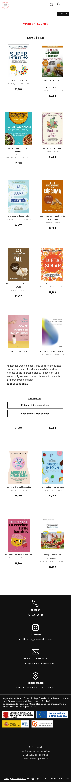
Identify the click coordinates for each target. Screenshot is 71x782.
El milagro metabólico (52, 352)
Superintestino (19, 81)
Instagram (35, 634)
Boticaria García (18, 558)
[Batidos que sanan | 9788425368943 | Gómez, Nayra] (52, 128)
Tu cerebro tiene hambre (18, 555)
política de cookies (17, 383)
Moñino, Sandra (19, 490)
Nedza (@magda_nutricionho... (18, 156)
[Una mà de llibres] (5, 6)
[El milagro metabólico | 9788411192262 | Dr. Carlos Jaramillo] (52, 331)
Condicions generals (35, 759)
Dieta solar (52, 284)
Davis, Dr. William (18, 84)
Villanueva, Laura (52, 490)
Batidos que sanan (52, 148)
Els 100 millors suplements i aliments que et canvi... (52, 84)
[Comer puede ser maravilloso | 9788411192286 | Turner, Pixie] (18, 331)
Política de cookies (35, 755)
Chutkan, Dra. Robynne (18, 219)
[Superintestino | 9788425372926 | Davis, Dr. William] (18, 60)
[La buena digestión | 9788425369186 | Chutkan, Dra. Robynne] (18, 196)
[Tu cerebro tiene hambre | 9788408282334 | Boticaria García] (18, 535)
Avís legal (35, 747)
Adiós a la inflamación (18, 487)
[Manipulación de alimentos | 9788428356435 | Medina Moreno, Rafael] (52, 535)
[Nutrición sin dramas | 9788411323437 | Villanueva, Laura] (52, 467)
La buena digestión (18, 216)
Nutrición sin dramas (52, 487)
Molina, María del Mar (52, 287)
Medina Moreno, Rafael (52, 561)
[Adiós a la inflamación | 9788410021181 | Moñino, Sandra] (18, 467)
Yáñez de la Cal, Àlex (52, 91)
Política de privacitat (35, 751)
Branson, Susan (52, 223)
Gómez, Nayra (52, 152)
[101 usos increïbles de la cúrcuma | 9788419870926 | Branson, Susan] (52, 196)
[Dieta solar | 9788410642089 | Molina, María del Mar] (52, 264)
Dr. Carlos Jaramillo (52, 355)
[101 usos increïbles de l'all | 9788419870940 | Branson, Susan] (18, 264)
